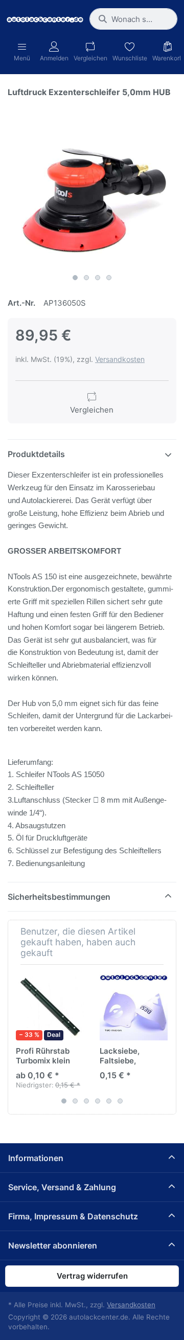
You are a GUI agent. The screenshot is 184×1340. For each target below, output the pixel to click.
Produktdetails (36, 454)
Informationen (35, 1158)
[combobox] (133, 19)
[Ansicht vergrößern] (92, 184)
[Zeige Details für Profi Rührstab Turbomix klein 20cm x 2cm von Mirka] (50, 1006)
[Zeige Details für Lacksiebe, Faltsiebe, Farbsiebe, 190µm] (134, 1006)
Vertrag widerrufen (92, 1276)
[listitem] (92, 184)
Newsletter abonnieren (52, 1245)
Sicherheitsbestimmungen (59, 897)
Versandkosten (120, 359)
